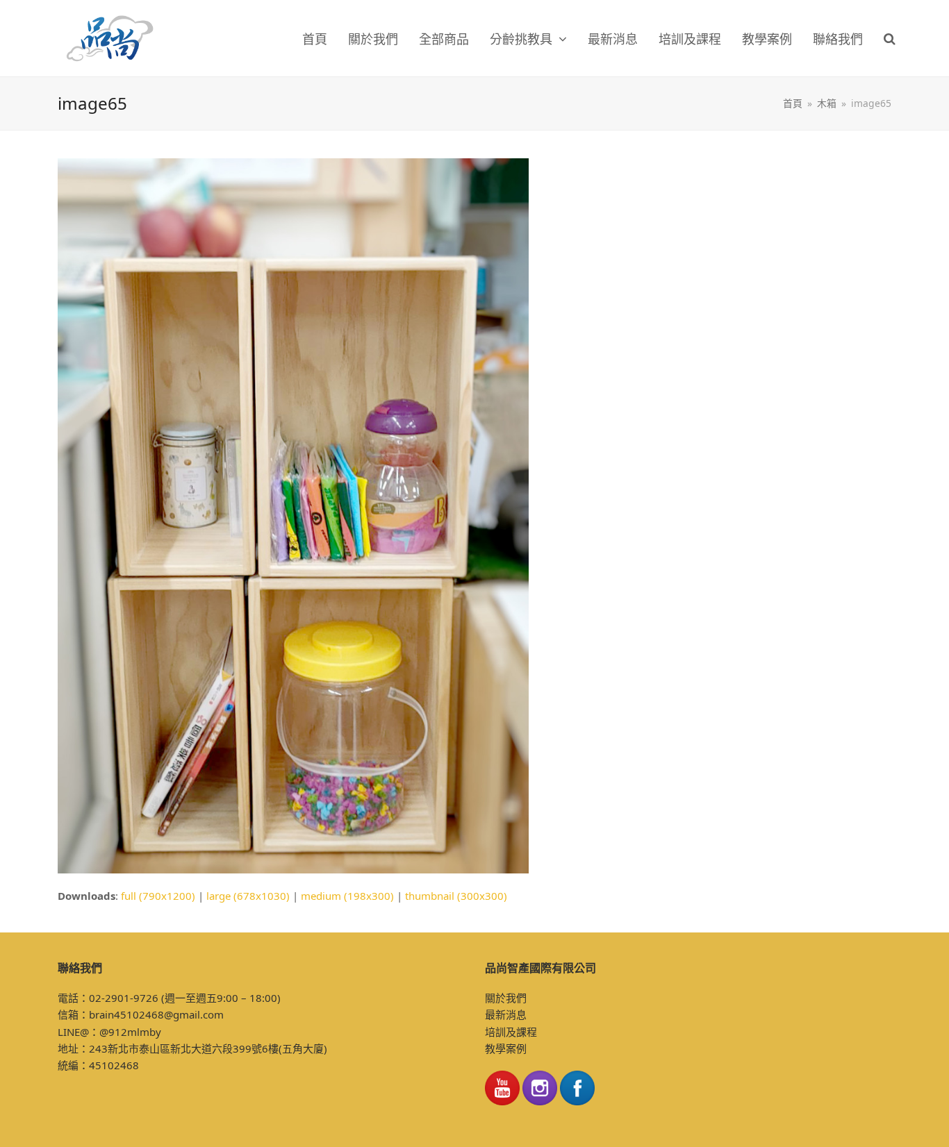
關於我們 (506, 998)
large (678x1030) (248, 896)
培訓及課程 (511, 1032)
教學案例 (506, 1048)
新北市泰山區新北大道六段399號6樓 (193, 1048)
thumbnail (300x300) (456, 896)
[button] (889, 38)
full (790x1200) (158, 896)
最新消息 (506, 1014)
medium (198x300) (347, 896)
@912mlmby (130, 1032)
